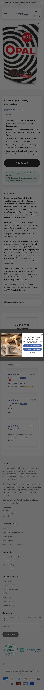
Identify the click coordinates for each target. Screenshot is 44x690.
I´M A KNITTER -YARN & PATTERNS (32, 349)
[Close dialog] (41, 334)
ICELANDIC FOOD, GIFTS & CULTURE (32, 345)
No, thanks (32, 352)
